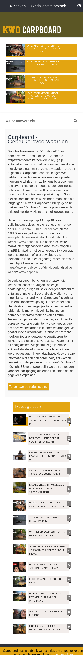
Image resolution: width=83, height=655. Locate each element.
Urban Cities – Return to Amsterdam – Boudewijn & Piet (43, 48)
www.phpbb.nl (29, 241)
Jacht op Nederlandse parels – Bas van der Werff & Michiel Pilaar (43, 96)
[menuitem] (79, 6)
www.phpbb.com (19, 237)
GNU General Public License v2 (35, 229)
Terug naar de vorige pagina (28, 386)
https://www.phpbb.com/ (24, 267)
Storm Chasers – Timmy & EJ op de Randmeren (43, 63)
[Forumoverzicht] (32, 25)
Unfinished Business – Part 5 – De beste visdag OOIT (43, 80)
